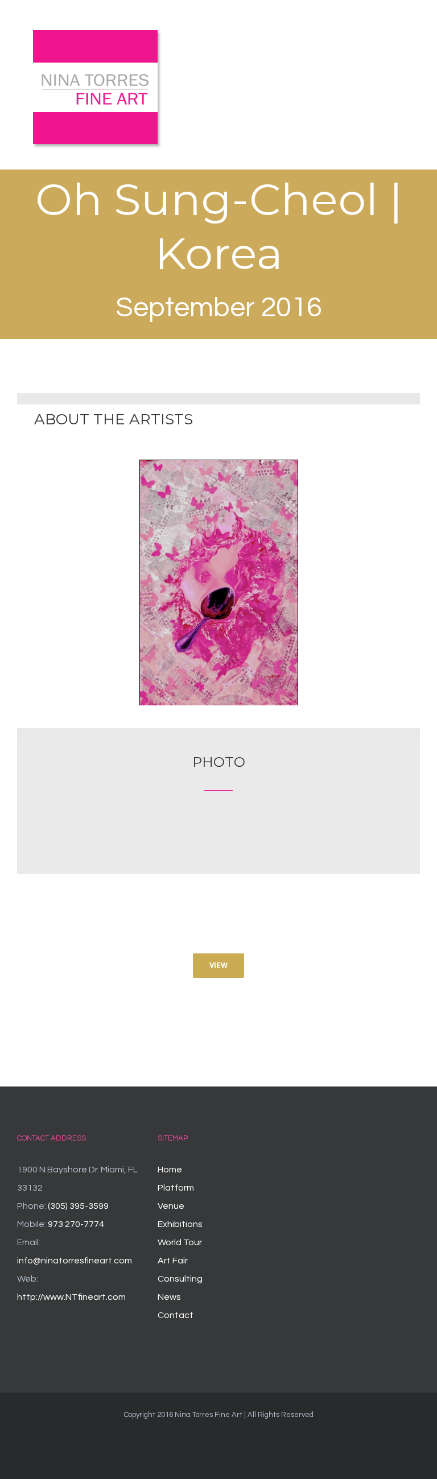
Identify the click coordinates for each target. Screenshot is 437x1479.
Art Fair (173, 1260)
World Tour (180, 1242)
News (169, 1297)
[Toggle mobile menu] (415, 36)
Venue (171, 1206)
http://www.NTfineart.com (71, 1297)
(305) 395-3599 (78, 1206)
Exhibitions (180, 1224)
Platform (176, 1187)
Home (170, 1169)
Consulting (180, 1278)
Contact (175, 1315)
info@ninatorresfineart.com (74, 1260)
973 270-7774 (76, 1224)
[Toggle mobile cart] (394, 36)
